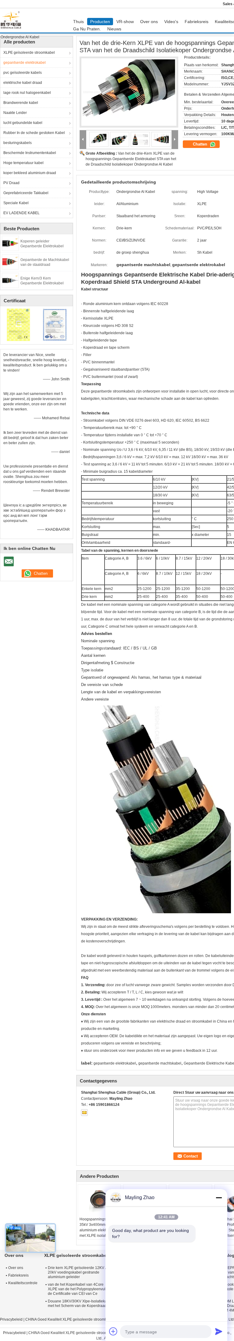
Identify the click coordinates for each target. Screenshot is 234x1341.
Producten (100, 21)
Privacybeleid (11, 1319)
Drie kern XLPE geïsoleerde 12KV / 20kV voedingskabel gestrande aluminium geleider (77, 1272)
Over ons (149, 21)
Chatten (200, 144)
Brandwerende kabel (20, 103)
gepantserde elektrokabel (24, 62)
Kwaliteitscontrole (22, 1283)
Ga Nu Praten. (87, 29)
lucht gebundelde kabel (22, 123)
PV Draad (11, 183)
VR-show (125, 21)
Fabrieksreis (196, 21)
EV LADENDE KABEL (21, 213)
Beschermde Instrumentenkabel (29, 153)
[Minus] (218, 1197)
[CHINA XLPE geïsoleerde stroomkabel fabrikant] (12, 20)
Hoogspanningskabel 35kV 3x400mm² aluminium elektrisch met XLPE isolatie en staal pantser (97, 1230)
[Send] (219, 1331)
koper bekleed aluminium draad (29, 173)
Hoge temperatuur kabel (23, 163)
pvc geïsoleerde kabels (22, 72)
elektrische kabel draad (22, 83)
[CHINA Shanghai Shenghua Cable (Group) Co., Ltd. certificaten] (18, 324)
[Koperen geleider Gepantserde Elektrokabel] (10, 243)
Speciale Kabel (16, 203)
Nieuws (114, 28)
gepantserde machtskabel (159, 1063)
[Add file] (113, 1331)
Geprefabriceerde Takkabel (25, 193)
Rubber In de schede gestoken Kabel (34, 133)
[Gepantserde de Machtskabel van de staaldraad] (10, 261)
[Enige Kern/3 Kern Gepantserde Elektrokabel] (10, 280)
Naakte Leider (15, 113)
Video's (171, 21)
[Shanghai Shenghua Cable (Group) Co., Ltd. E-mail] (84, 1112)
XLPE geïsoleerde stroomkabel (29, 52)
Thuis (78, 21)
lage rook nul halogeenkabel (27, 93)
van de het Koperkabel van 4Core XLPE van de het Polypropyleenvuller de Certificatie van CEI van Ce (79, 1289)
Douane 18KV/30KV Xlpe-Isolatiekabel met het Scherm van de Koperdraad (80, 1303)
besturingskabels (17, 143)
